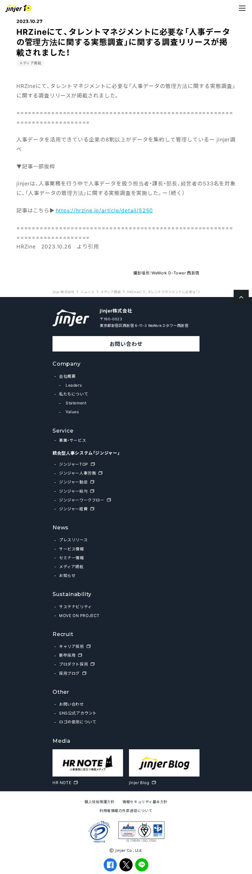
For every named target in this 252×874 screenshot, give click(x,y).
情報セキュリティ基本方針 (145, 801)
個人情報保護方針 (99, 801)
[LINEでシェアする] (142, 865)
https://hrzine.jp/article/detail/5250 (104, 210)
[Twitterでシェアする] (126, 864)
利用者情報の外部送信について (126, 810)
